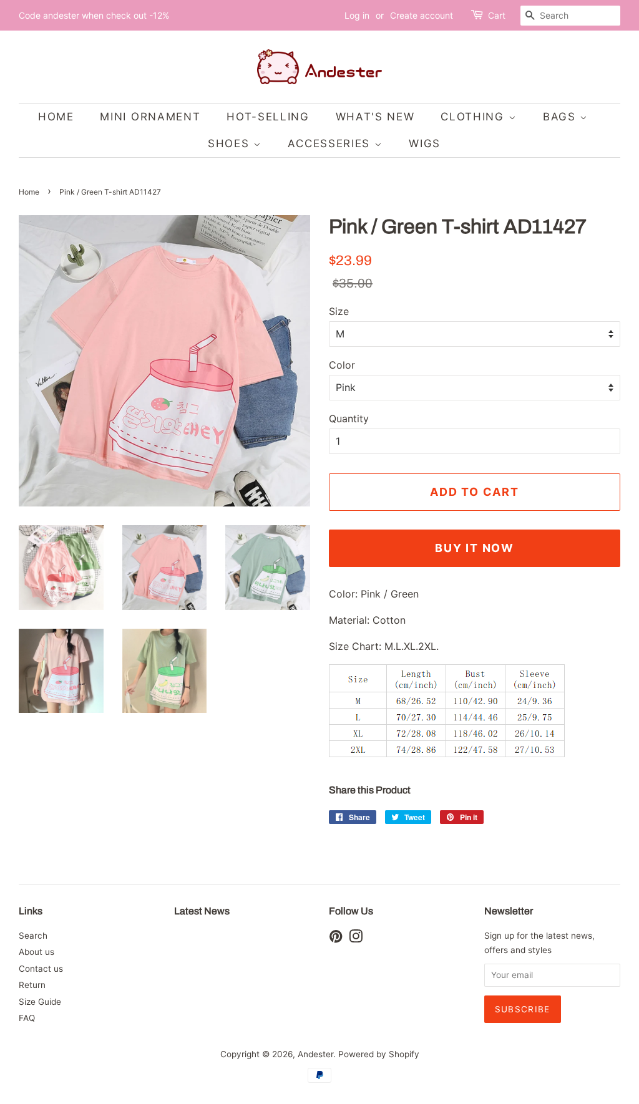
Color (342, 365)
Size (339, 311)
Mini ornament (150, 116)
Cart (496, 15)
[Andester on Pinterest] (336, 939)
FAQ (27, 1018)
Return (32, 985)
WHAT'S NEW (375, 116)
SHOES (230, 143)
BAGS (561, 116)
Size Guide (40, 1002)
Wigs (425, 143)
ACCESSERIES (331, 143)
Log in (356, 15)
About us (36, 952)
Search (33, 936)
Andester (315, 1054)
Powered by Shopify (378, 1054)
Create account (421, 15)
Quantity (349, 418)
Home (29, 191)
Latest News (202, 911)
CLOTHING (474, 116)
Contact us (41, 969)
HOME (56, 116)
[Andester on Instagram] (356, 939)
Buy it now (474, 547)
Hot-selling (268, 116)
